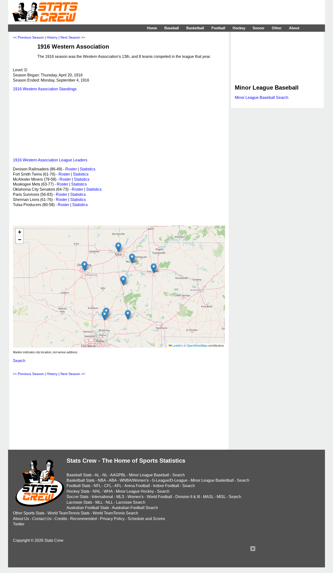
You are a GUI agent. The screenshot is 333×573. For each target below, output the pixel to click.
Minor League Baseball (149, 475)
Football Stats (78, 486)
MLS (120, 497)
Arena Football (137, 486)
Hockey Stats (78, 491)
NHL (96, 491)
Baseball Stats (79, 475)
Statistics (87, 169)
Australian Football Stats (88, 508)
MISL (221, 497)
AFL (117, 486)
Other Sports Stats (28, 513)
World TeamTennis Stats (68, 513)
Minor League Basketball (212, 480)
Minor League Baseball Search (261, 97)
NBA (102, 480)
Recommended (83, 519)
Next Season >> (72, 37)
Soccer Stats (77, 497)
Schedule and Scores (146, 519)
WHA (108, 491)
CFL (107, 486)
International (102, 497)
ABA (113, 480)
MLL (99, 502)
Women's (135, 497)
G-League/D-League (169, 480)
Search (19, 361)
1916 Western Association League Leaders (50, 160)
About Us (21, 519)
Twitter (18, 524)
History (52, 37)
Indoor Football (166, 486)
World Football (159, 497)
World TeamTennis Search (115, 513)
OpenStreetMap (196, 345)
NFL (97, 486)
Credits (61, 519)
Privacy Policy (112, 519)
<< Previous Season (28, 37)
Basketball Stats (81, 480)
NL (104, 475)
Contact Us (41, 519)
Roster (71, 169)
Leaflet (176, 345)
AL (97, 475)
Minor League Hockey (135, 491)
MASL (208, 497)
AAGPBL (118, 475)
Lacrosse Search (130, 502)
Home (152, 28)
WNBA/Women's (134, 480)
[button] (154, 268)
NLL (109, 502)
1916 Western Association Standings (45, 89)
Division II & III (187, 497)
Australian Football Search (135, 508)
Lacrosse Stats (79, 502)
